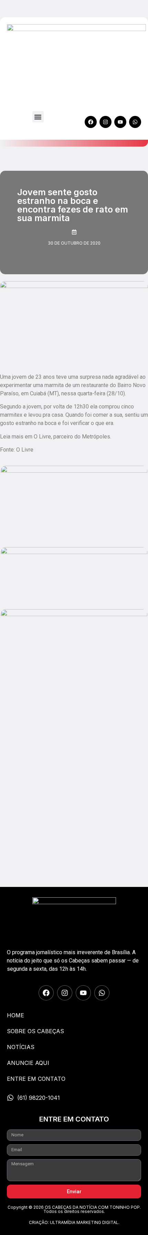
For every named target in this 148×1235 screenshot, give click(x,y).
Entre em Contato (36, 1078)
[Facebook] (91, 122)
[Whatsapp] (135, 122)
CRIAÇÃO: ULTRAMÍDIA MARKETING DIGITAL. (74, 1222)
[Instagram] (105, 122)
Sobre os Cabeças (35, 1031)
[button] (38, 116)
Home (15, 1015)
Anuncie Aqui (28, 1062)
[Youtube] (120, 122)
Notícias (20, 1047)
